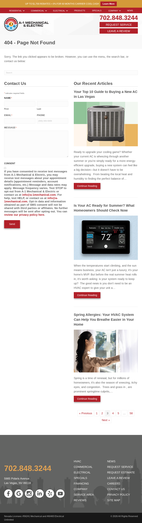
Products (79, 10)
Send (12, 224)
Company (113, 11)
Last (39, 109)
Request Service (119, 24)
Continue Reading (87, 186)
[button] (24, 10)
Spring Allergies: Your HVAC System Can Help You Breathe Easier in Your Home (104, 319)
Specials (96, 10)
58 (131, 413)
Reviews (80, 500)
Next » (106, 420)
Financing (81, 483)
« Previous (85, 413)
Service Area (84, 494)
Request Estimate (121, 472)
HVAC (77, 461)
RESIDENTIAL (15, 11)
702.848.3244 (119, 18)
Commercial (37, 11)
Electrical (59, 11)
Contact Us (116, 489)
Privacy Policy (118, 494)
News (130, 10)
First (6, 109)
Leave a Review (118, 31)
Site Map (113, 500)
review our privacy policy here (24, 214)
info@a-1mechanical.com (39, 194)
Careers (113, 483)
